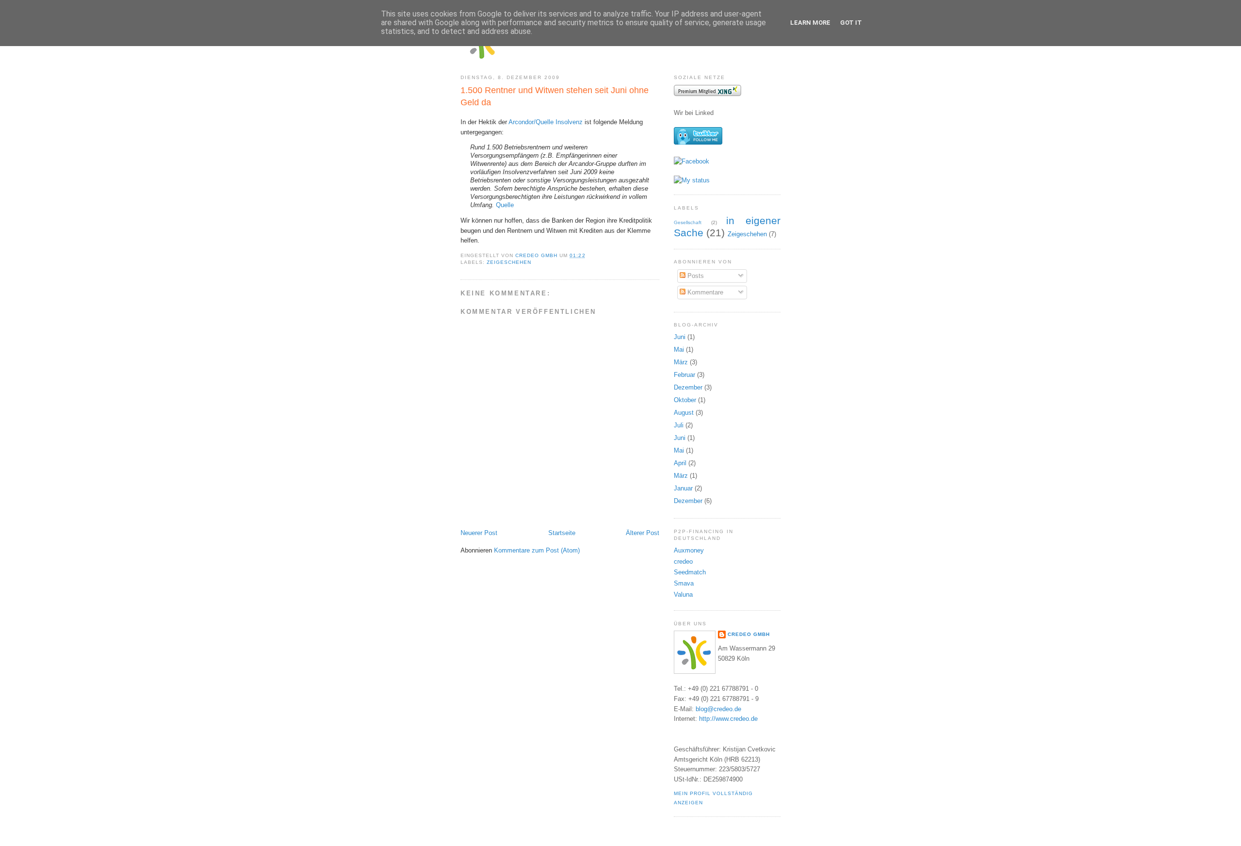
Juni (679, 337)
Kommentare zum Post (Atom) (537, 550)
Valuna (683, 594)
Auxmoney (689, 550)
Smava (684, 583)
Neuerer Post (479, 533)
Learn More (810, 22)
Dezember (688, 387)
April (680, 463)
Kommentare (704, 292)
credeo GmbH (749, 634)
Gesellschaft (687, 222)
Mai (679, 349)
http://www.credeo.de (728, 718)
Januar (683, 488)
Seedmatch (690, 572)
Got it (851, 22)
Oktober (685, 400)
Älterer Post (642, 533)
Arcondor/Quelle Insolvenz (546, 122)
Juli (679, 425)
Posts (694, 275)
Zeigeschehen (509, 262)
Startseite (561, 533)
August (684, 412)
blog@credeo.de (718, 709)
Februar (684, 374)
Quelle (505, 205)
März (681, 362)
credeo (683, 561)
